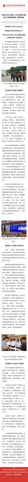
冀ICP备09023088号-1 (6, 472)
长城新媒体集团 (17, 474)
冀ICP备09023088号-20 (21, 472)
